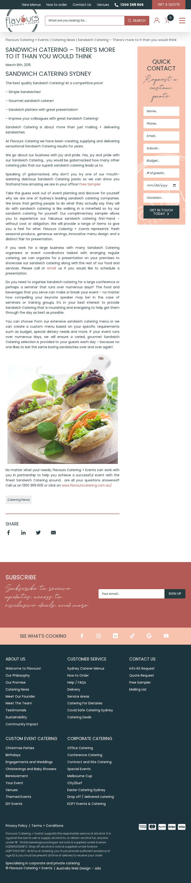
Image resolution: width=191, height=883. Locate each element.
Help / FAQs (76, 682)
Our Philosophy (18, 675)
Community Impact (22, 724)
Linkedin (23, 534)
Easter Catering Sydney (86, 790)
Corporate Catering (89, 738)
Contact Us (82, 4)
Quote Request (141, 675)
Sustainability (16, 717)
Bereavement (17, 776)
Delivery (73, 689)
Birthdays (13, 755)
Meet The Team (19, 703)
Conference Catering (84, 755)
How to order (56, 4)
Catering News (63, 40)
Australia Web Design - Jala (78, 868)
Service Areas (78, 696)
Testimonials (16, 710)
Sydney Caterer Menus (85, 668)
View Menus (31, 4)
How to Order (78, 675)
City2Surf (74, 783)
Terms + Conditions (47, 825)
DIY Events (14, 803)
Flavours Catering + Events (27, 40)
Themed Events (18, 796)
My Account (157, 20)
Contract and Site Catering (89, 762)
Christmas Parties (20, 748)
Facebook (8, 534)
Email (53, 534)
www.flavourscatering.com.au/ (87, 485)
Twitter (38, 534)
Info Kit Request (142, 668)
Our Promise (16, 682)
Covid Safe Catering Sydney (90, 710)
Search (139, 20)
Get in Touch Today (161, 212)
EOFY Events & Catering (86, 803)
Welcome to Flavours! (23, 668)
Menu (182, 20)
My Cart (170, 19)
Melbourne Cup (79, 776)
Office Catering (80, 748)
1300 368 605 (131, 4)
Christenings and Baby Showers (31, 769)
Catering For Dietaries (84, 703)
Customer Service (86, 659)
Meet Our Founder (20, 696)
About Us (15, 659)
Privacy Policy (16, 825)
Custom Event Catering (31, 738)
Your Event (14, 783)
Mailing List (138, 689)
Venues (103, 4)
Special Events (79, 769)
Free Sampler (90, 184)
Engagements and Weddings (29, 762)
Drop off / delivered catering (90, 796)
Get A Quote (169, 4)
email (51, 268)
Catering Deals (79, 717)
